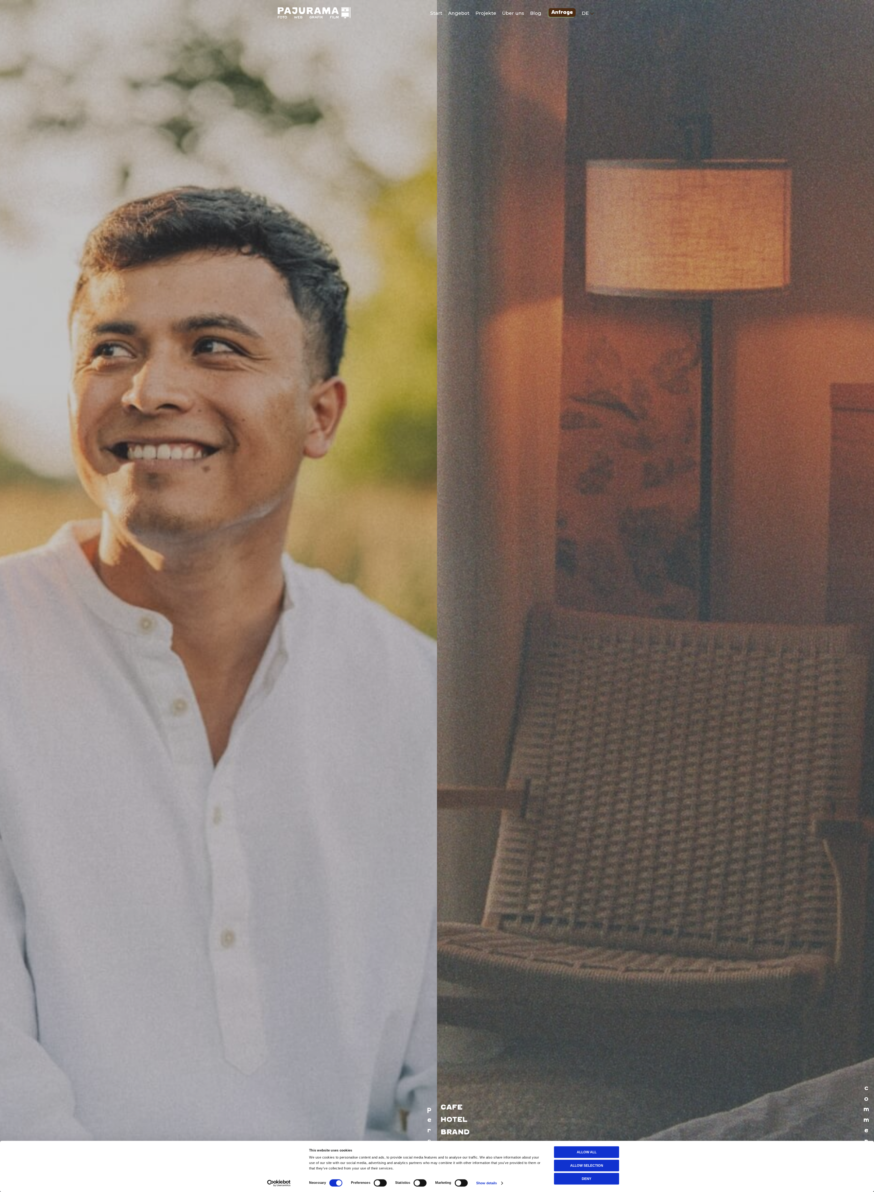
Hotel (454, 1120)
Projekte (485, 13)
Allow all (587, 1152)
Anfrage (561, 13)
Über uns (513, 13)
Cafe (451, 1107)
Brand (455, 1132)
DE (586, 13)
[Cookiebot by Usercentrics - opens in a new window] (279, 1183)
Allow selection (586, 1165)
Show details (486, 1183)
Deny (586, 1179)
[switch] (380, 1183)
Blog (535, 13)
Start (436, 13)
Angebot (458, 13)
